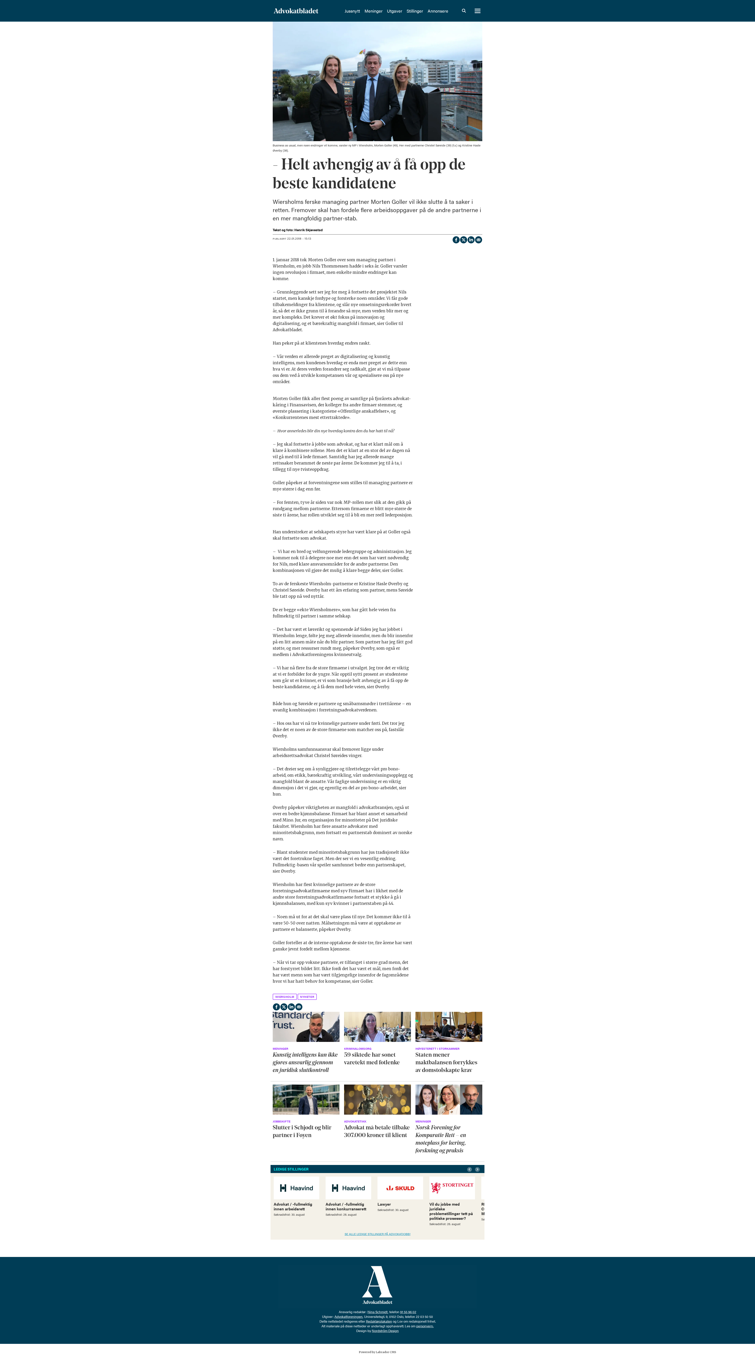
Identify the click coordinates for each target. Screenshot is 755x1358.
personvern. (425, 1326)
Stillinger (415, 11)
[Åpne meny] (477, 11)
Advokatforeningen (348, 1316)
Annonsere (438, 11)
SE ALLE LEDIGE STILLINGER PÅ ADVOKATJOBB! (378, 1234)
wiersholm (284, 997)
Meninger (374, 11)
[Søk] (464, 11)
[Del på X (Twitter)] (463, 239)
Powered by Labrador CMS (377, 1352)
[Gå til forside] (306, 11)
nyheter (307, 997)
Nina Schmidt (377, 1311)
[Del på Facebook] (455, 239)
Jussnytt (352, 11)
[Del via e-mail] (478, 239)
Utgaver (394, 11)
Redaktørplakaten (379, 1321)
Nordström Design (385, 1330)
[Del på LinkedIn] (470, 239)
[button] (470, 1169)
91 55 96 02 (408, 1311)
